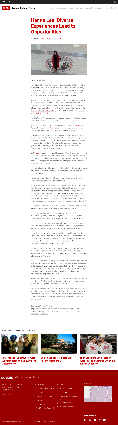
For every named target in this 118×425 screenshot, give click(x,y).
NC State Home (8, 2)
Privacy (44, 421)
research (76, 311)
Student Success (61, 8)
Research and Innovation (76, 8)
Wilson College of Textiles (39, 314)
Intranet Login (40, 404)
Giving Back (98, 8)
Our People (89, 8)
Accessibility (37, 421)
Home (51, 8)
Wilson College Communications (53, 39)
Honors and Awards (110, 8)
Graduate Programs (38, 311)
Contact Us (39, 392)
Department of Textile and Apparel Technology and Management (58, 309)
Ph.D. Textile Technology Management (59, 311)
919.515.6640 (6, 394)
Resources (52, 421)
